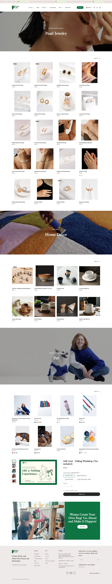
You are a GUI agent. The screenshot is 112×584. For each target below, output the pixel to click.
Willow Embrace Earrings (18, 142)
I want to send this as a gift (71, 490)
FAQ (46, 558)
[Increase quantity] (71, 486)
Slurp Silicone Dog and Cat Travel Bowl (88, 449)
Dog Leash (82, 418)
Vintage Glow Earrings (39, 114)
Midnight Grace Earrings (63, 85)
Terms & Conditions (50, 560)
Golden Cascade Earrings (40, 85)
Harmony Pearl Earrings (40, 142)
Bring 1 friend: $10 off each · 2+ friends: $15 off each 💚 (36, 1)
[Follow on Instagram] (67, 573)
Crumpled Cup (60, 288)
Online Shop (37, 556)
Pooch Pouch (37, 418)
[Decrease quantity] (65, 486)
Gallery (37, 7)
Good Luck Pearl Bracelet (18, 171)
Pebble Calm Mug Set (84, 319)
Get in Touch (81, 566)
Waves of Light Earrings (63, 114)
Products (44, 7)
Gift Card (36, 563)
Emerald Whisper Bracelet (85, 142)
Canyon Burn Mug (16, 319)
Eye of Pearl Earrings (17, 114)
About (60, 7)
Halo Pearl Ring (60, 202)
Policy (46, 563)
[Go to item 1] (14, 461)
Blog (35, 560)
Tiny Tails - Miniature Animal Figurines (21, 288)
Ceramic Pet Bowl (61, 449)
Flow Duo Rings (38, 202)
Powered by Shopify (24, 579)
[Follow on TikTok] (74, 573)
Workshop (36, 553)
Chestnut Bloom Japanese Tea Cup (43, 288)
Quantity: (65, 483)
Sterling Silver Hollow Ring (18, 202)
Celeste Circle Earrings (17, 85)
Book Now (80, 7)
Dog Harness (37, 449)
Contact (47, 556)
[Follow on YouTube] (71, 573)
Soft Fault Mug (37, 319)
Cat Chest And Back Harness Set (20, 449)
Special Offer (67, 7)
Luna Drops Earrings (84, 85)
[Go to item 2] (14, 465)
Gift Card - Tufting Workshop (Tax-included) (80, 462)
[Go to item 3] (14, 471)
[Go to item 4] (14, 476)
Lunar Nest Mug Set (84, 288)
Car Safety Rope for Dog (63, 418)
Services (30, 7)
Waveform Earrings (61, 142)
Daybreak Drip (60, 319)
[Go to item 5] (14, 481)
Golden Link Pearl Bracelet (63, 171)
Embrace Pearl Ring (84, 202)
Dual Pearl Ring (83, 171)
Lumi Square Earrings (84, 114)
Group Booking (53, 7)
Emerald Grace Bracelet (40, 171)
